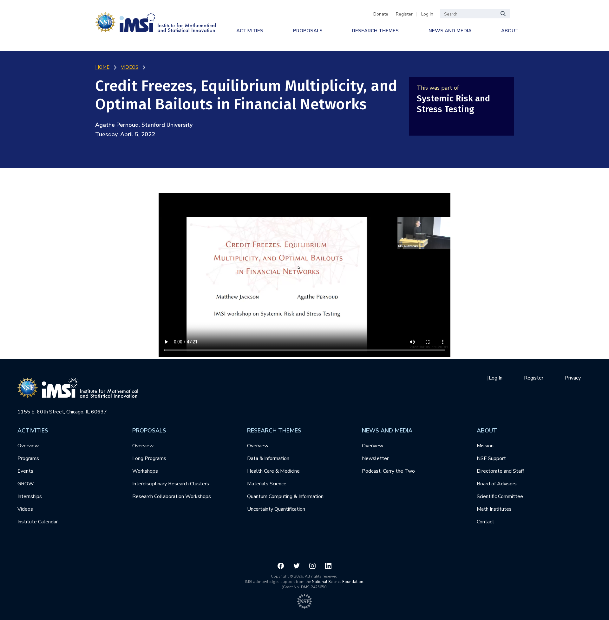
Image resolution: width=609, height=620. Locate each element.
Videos (25, 509)
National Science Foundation (337, 581)
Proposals (308, 31)
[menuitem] (250, 30)
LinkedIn (328, 566)
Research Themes (375, 31)
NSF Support (491, 458)
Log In (427, 14)
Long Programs (149, 458)
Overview (28, 445)
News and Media (450, 31)
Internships (29, 496)
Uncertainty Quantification (276, 509)
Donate (380, 14)
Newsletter (375, 458)
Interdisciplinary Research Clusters (170, 483)
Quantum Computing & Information (285, 496)
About (510, 31)
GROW (25, 483)
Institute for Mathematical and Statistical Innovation (155, 21)
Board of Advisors (497, 483)
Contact (485, 521)
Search (503, 13)
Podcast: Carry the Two (388, 471)
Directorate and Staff (500, 471)
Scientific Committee (500, 496)
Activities (249, 31)
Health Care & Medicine (273, 471)
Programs (28, 458)
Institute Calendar (37, 521)
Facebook (281, 566)
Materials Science (266, 483)
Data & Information (268, 458)
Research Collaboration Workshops (171, 496)
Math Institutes (494, 509)
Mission (485, 445)
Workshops (145, 471)
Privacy (573, 377)
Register (404, 14)
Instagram (312, 566)
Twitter (296, 566)
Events (25, 471)
